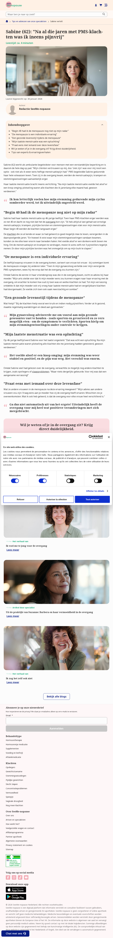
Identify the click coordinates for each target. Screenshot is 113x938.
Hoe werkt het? (13, 824)
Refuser (20, 499)
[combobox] (56, 14)
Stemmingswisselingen (16, 775)
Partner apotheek (14, 836)
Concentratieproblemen (16, 788)
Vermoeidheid (12, 792)
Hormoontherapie (14, 740)
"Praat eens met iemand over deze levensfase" (35, 145)
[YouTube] (26, 877)
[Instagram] (14, 877)
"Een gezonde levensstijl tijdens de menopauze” (36, 137)
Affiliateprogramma (14, 832)
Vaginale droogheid (14, 801)
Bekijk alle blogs (56, 696)
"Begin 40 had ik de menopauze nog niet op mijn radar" (40, 130)
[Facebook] (8, 877)
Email (9, 715)
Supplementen (12, 748)
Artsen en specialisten (15, 819)
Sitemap (9, 849)
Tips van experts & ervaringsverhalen (30, 152)
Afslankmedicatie (13, 757)
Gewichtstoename (14, 771)
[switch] (43, 481)
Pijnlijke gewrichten (14, 780)
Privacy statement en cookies (19, 845)
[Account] (96, 5)
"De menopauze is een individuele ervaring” (34, 134)
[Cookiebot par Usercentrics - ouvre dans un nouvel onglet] (91, 437)
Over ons (10, 815)
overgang (50, 221)
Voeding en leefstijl (14, 753)
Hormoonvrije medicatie (17, 744)
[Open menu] (105, 5)
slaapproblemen (40, 371)
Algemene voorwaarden (16, 841)
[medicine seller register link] (13, 866)
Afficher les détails (95, 491)
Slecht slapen (12, 784)
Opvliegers (10, 767)
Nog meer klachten (14, 805)
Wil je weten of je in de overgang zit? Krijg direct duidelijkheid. (43, 148)
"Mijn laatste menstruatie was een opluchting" (35, 141)
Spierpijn (9, 797)
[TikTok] (20, 877)
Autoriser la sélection (56, 499)
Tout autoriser (92, 499)
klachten (11, 234)
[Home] (14, 5)
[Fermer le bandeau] (109, 437)
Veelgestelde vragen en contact (20, 828)
